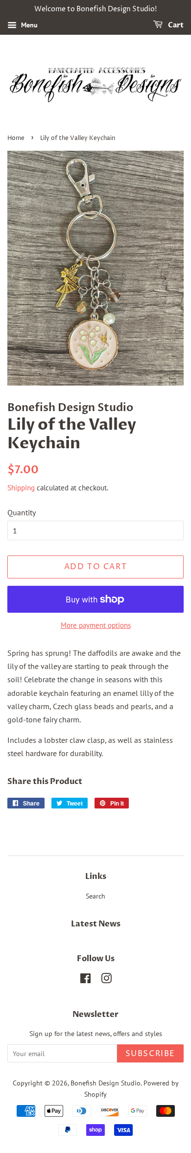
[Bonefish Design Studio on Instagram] (106, 980)
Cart (175, 25)
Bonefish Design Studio (106, 1083)
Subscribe (150, 1053)
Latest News (95, 924)
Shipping (21, 487)
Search (95, 896)
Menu (28, 25)
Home (15, 138)
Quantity (21, 512)
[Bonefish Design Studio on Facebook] (85, 980)
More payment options (96, 625)
